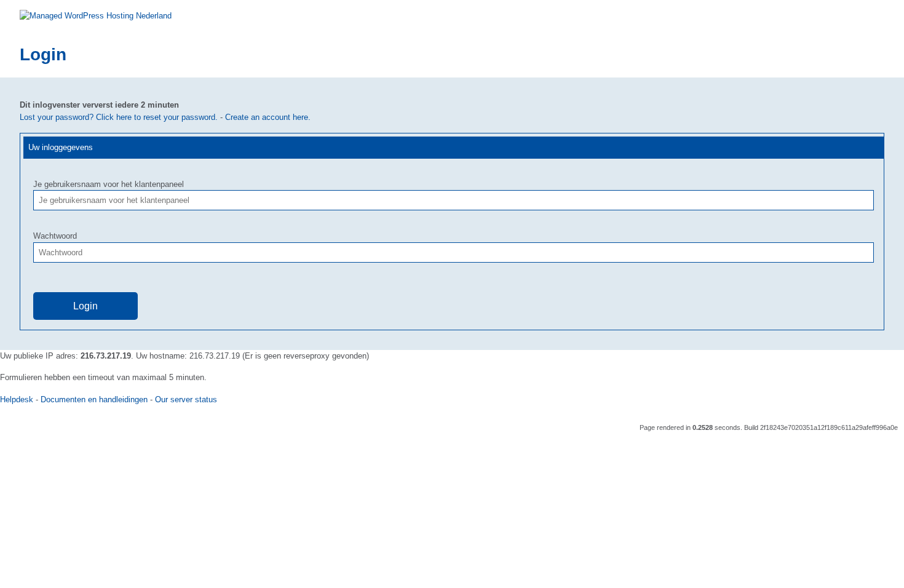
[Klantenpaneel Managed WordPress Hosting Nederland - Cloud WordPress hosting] (96, 15)
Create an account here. (268, 117)
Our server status (186, 399)
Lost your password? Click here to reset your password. (119, 117)
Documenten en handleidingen (94, 399)
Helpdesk (16, 399)
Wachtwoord (55, 235)
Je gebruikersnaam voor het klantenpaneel (108, 184)
